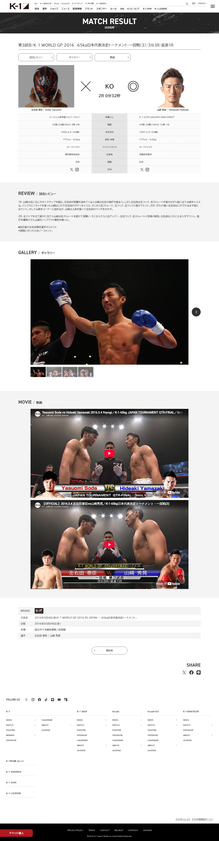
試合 (37, 9)
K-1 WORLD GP (45, 3)
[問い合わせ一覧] (194, 3)
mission (147, 830)
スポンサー (101, 9)
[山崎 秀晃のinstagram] (147, 169)
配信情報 (77, 9)
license (46, 730)
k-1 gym (11, 783)
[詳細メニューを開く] (212, 6)
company (133, 830)
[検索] (188, 3)
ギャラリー (74, 57)
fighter (10, 730)
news (9, 720)
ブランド (89, 9)
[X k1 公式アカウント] (26, 699)
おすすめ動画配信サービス (202, 819)
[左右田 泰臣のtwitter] (71, 169)
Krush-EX (65, 3)
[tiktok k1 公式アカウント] (46, 699)
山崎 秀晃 (55, 635)
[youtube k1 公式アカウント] (59, 699)
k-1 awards (13, 772)
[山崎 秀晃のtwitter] (142, 169)
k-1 (15, 761)
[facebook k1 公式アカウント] (39, 699)
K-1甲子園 (90, 3)
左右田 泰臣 (41, 635)
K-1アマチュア (77, 3)
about (45, 725)
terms (91, 830)
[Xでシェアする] (184, 672)
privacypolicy (75, 830)
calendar (47, 720)
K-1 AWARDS (101, 3)
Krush (56, 3)
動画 (112, 57)
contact (105, 830)
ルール (113, 9)
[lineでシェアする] (198, 672)
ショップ (54, 9)
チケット (16, 833)
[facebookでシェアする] (191, 672)
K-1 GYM (147, 9)
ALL (36, 3)
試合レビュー (36, 57)
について (133, 9)
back (109, 650)
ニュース (65, 9)
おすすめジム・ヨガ (183, 819)
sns (122, 9)
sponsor (11, 740)
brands (10, 735)
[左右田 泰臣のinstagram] (77, 169)
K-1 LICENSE (161, 9)
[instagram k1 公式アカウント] (33, 699)
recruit (118, 830)
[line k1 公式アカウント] (52, 699)
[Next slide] (196, 312)
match (9, 725)
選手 (44, 9)
